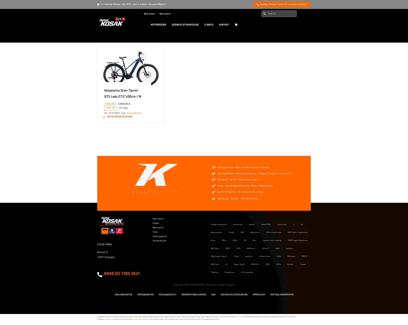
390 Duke (215, 248)
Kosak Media (108, 319)
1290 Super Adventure (298, 240)
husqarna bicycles (219, 224)
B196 (235, 240)
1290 (238, 248)
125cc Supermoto (273, 232)
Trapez (303, 264)
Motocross (237, 224)
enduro (289, 248)
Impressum (240, 316)
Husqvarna (229, 272)
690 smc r (251, 248)
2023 (268, 264)
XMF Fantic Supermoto (298, 232)
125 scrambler (247, 272)
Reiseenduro (216, 232)
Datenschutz (146, 319)
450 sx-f (265, 248)
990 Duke (215, 264)
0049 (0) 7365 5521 (122, 273)
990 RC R (255, 264)
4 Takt (236, 256)
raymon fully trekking (272, 240)
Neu (254, 240)
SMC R (304, 256)
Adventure (254, 232)
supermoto (282, 224)
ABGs (140, 319)
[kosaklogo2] (112, 218)
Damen (290, 264)
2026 (227, 248)
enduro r (249, 256)
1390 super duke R (219, 256)
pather (252, 224)
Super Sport (239, 264)
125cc (224, 240)
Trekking (214, 272)
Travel (231, 232)
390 (242, 232)
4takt (277, 248)
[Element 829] (111, 19)
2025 (278, 264)
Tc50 (279, 256)
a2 (302, 224)
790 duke (291, 256)
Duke (213, 240)
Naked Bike (266, 224)
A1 (226, 264)
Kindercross (264, 256)
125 (244, 240)
